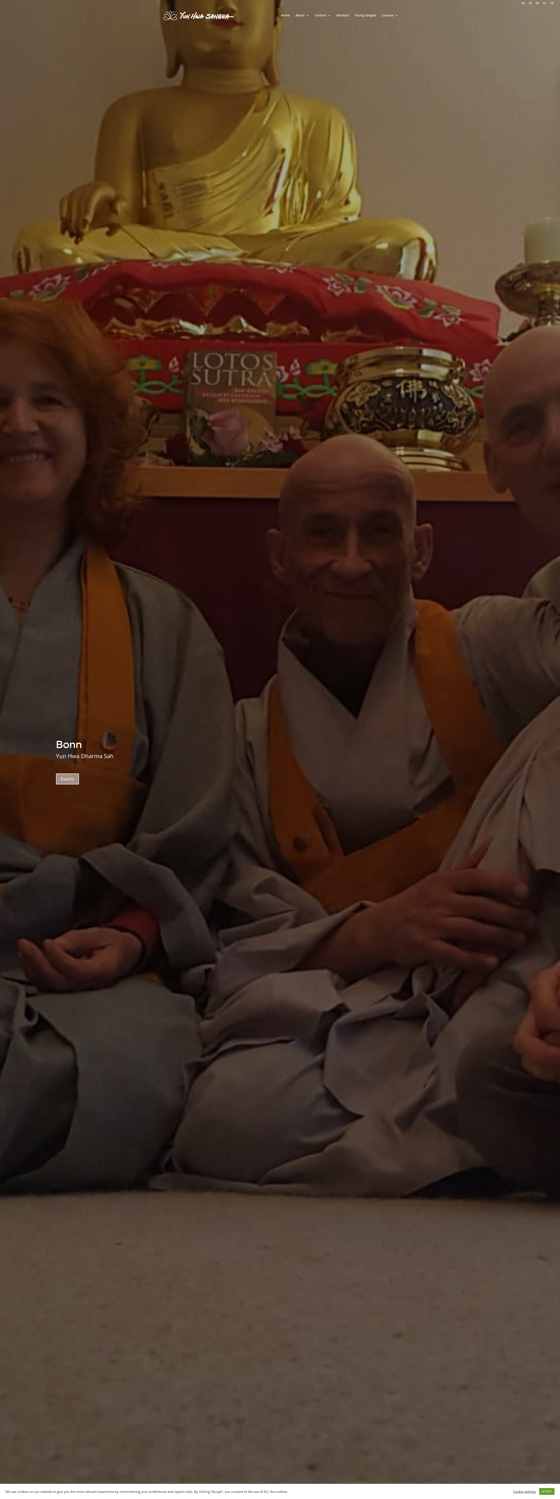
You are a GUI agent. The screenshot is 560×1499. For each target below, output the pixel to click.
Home (285, 15)
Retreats (342, 15)
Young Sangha (365, 15)
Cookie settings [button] (524, 1492)
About (300, 15)
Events (67, 779)
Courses (388, 15)
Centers (320, 15)
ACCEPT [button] (547, 1491)
